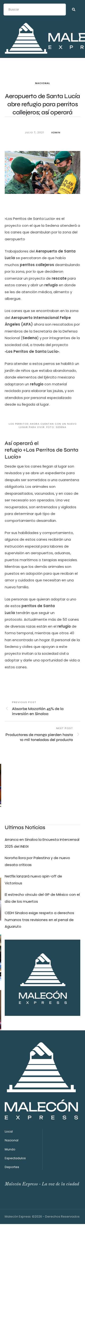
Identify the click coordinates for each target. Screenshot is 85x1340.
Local (9, 1131)
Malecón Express (18, 1216)
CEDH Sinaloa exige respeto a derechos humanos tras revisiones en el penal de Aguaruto (39, 919)
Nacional (42, 83)
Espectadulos (15, 1158)
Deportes (12, 1167)
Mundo (10, 1149)
